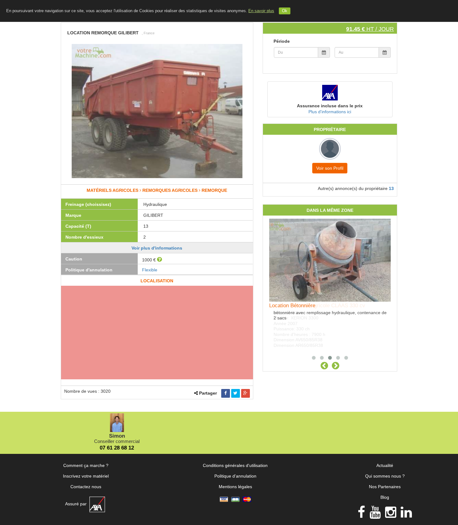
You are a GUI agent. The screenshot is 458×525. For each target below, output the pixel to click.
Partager (208, 393)
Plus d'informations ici (329, 111)
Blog (384, 497)
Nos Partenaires (385, 486)
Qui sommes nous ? (385, 476)
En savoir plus (261, 11)
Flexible (149, 269)
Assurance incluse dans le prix (330, 106)
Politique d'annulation (235, 476)
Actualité (384, 465)
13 (391, 188)
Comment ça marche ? (85, 465)
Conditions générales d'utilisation (235, 465)
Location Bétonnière (292, 306)
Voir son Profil (329, 168)
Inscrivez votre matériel (86, 476)
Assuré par (76, 503)
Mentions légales (235, 486)
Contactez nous (85, 486)
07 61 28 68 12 (117, 448)
